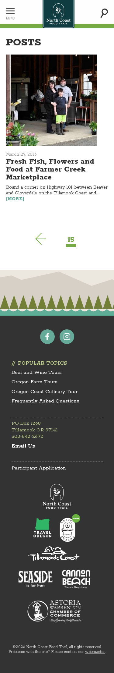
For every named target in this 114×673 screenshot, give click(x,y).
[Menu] (10, 13)
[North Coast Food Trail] (57, 496)
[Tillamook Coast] (54, 553)
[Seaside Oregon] (35, 580)
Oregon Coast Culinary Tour (45, 391)
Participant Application (39, 468)
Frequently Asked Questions (45, 401)
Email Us (23, 446)
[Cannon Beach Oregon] (76, 578)
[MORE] (15, 199)
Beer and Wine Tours (37, 372)
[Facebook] (47, 336)
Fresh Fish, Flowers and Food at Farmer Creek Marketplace (50, 169)
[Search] (104, 13)
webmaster (95, 652)
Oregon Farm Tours (34, 382)
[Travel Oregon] (42, 527)
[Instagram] (67, 336)
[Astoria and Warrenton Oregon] (54, 611)
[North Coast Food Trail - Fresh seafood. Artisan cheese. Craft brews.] (58, 14)
